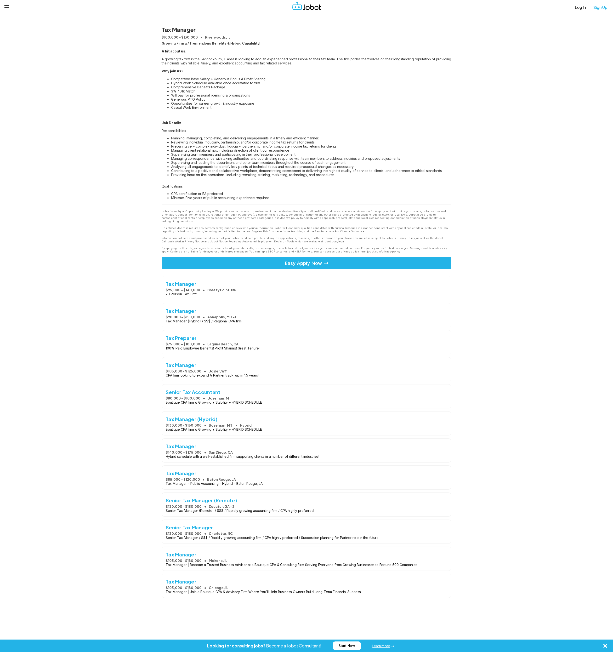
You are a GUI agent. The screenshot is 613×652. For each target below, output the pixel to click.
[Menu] (7, 7)
